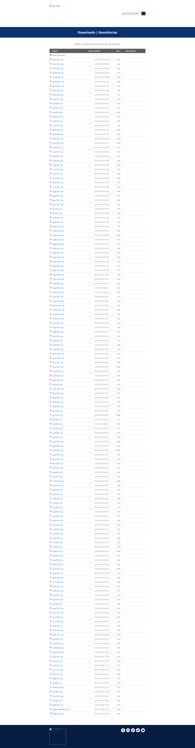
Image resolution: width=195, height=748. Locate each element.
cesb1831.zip (58, 160)
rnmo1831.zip (58, 481)
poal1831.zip (58, 433)
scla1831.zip (57, 547)
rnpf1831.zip (58, 490)
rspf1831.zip (57, 516)
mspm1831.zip (58, 310)
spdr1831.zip (58, 586)
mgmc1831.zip (58, 257)
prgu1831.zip (58, 455)
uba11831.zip (58, 630)
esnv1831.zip (58, 187)
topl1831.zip (57, 626)
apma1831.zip (58, 86)
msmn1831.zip (58, 305)
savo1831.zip (58, 525)
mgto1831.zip (58, 270)
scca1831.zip (58, 534)
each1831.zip (58, 178)
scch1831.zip (58, 538)
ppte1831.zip (58, 446)
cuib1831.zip (58, 174)
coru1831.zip (58, 670)
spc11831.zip (58, 582)
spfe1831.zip (58, 591)
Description (131, 51)
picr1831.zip (57, 415)
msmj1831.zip (58, 301)
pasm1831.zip (58, 389)
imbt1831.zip (58, 218)
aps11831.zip (58, 90)
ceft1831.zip (57, 692)
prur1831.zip (58, 463)
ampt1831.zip (58, 73)
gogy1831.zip (58, 191)
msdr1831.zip (58, 292)
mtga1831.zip (58, 332)
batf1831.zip (57, 121)
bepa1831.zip (58, 134)
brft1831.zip (57, 147)
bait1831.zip (57, 112)
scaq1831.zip (58, 529)
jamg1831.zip (58, 226)
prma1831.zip (58, 459)
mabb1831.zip (58, 235)
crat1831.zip (57, 665)
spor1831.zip (58, 608)
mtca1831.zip (58, 319)
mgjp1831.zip (58, 714)
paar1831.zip (58, 380)
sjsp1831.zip (57, 560)
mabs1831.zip (58, 239)
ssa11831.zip (58, 621)
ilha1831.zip (57, 213)
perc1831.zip (58, 411)
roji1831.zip (57, 494)
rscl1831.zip (57, 507)
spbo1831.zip (58, 573)
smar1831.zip (58, 564)
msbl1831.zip (58, 283)
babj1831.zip (58, 95)
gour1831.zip (58, 200)
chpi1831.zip (58, 165)
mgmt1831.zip (58, 261)
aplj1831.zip (57, 661)
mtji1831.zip (57, 340)
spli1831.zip (57, 604)
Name (55, 51)
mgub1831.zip (58, 275)
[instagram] (128, 731)
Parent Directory (59, 55)
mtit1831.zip (58, 336)
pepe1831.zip (58, 406)
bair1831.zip (57, 108)
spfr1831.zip (57, 595)
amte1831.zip (58, 687)
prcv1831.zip (58, 450)
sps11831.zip (58, 613)
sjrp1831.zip (57, 556)
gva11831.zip (58, 204)
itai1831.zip (57, 683)
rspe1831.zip (58, 512)
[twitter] (138, 731)
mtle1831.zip (58, 349)
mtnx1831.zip (58, 358)
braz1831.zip (58, 143)
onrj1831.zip (58, 376)
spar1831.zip (58, 569)
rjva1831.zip (57, 477)
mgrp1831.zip (58, 266)
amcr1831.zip (58, 68)
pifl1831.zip (57, 419)
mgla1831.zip (58, 705)
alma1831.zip (58, 60)
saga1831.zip (58, 678)
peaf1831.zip (58, 402)
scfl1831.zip (57, 542)
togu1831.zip (58, 656)
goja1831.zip (58, 196)
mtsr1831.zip (58, 362)
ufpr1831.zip (58, 639)
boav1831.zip (58, 139)
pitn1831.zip (57, 428)
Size (118, 51)
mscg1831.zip (58, 288)
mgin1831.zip (58, 248)
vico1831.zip (58, 643)
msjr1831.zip (58, 297)
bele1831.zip (58, 130)
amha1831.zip (58, 648)
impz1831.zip (58, 222)
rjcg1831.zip (57, 472)
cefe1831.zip (58, 156)
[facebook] (123, 731)
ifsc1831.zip (57, 209)
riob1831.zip (58, 468)
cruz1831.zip (58, 169)
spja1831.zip (58, 599)
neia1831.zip (58, 371)
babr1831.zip (58, 99)
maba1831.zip (58, 231)
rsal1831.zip (57, 503)
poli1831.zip (57, 437)
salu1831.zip (58, 520)
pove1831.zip (58, 441)
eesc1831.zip (58, 182)
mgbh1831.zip (58, 244)
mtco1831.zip (58, 327)
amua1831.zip (58, 81)
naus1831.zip (58, 367)
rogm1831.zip (58, 652)
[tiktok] (133, 731)
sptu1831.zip (58, 617)
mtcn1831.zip (58, 323)
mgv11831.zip (58, 279)
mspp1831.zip (58, 314)
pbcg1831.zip (58, 393)
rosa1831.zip (58, 498)
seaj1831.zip (57, 551)
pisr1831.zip (57, 424)
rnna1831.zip (58, 485)
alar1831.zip (57, 674)
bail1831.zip (57, 103)
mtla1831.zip (58, 345)
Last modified (94, 51)
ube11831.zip (58, 635)
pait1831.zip (57, 384)
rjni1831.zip (57, 700)
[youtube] (143, 731)
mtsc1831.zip (58, 696)
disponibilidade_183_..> (62, 709)
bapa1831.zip (58, 117)
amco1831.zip (58, 64)
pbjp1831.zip (58, 398)
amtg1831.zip (58, 77)
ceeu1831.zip (58, 152)
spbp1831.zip (58, 577)
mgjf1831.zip (58, 253)
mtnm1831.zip (58, 354)
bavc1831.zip (58, 125)
